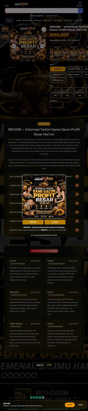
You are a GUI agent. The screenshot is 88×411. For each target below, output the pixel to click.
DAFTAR (70, 405)
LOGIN (80, 405)
